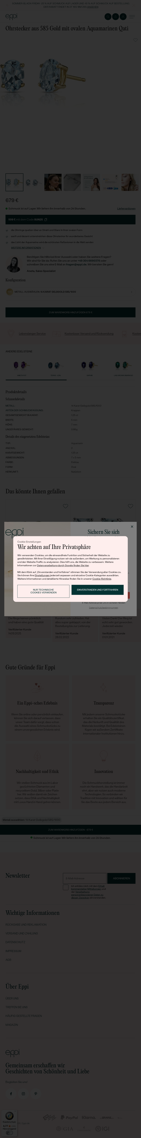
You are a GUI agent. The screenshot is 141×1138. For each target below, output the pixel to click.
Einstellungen (42, 575)
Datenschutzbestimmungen (103, 607)
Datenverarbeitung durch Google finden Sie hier (63, 565)
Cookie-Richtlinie (101, 578)
